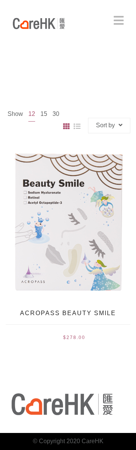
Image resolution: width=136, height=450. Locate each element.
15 (43, 114)
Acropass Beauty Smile (68, 313)
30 (56, 114)
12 (31, 114)
